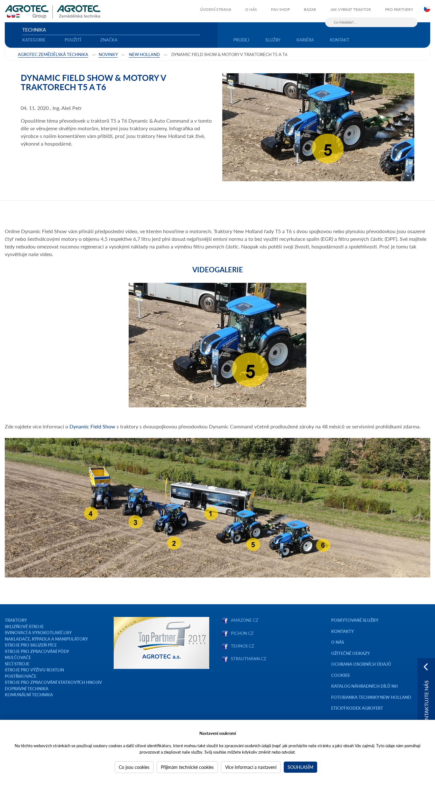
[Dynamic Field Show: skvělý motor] (217, 345)
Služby (273, 40)
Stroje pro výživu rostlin (34, 670)
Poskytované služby (354, 620)
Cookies (340, 675)
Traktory (16, 620)
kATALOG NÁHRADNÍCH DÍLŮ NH (365, 686)
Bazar (310, 9)
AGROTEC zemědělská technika (53, 54)
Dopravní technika (26, 688)
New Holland (144, 54)
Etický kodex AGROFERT (357, 708)
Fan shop (280, 9)
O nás (251, 9)
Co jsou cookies (134, 767)
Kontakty (342, 631)
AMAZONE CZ (244, 620)
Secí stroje (17, 664)
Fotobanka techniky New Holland (371, 697)
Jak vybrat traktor (350, 9)
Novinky (108, 54)
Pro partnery (399, 9)
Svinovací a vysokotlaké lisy (38, 632)
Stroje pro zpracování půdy (37, 651)
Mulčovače (18, 657)
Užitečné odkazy (350, 653)
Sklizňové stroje (24, 626)
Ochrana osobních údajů (361, 664)
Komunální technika (29, 694)
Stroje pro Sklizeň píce (31, 645)
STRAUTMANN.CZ (248, 658)
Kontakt (339, 40)
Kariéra (305, 40)
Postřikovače (20, 676)
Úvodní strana (215, 9)
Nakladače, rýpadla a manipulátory (46, 639)
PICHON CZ (242, 633)
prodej (241, 40)
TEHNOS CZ (241, 646)
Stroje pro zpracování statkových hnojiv (53, 682)
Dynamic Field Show (92, 426)
